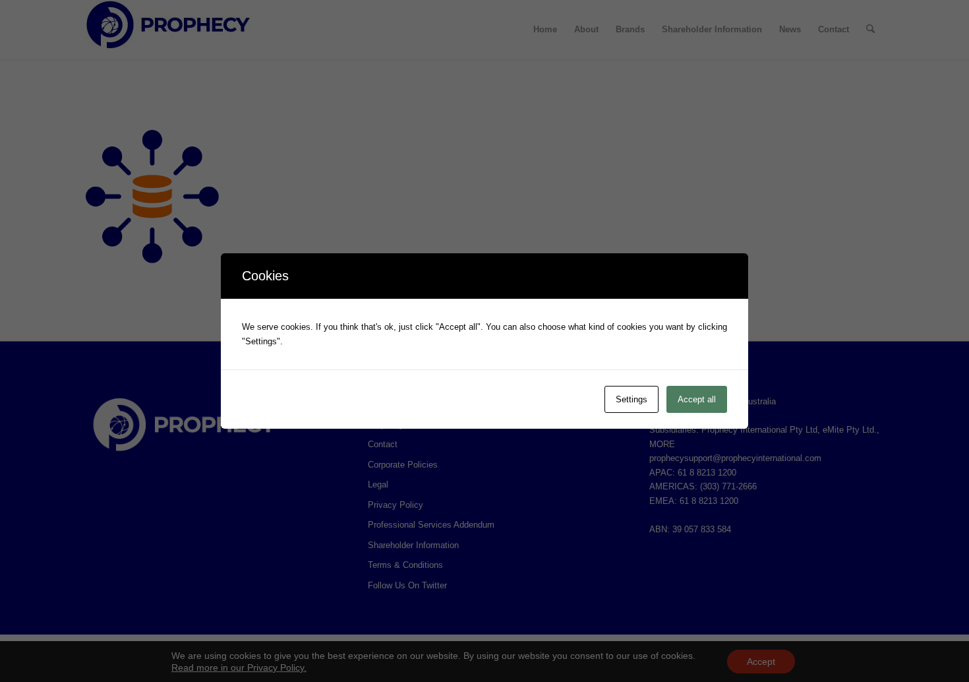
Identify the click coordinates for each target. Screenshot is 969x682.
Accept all (697, 399)
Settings (631, 399)
